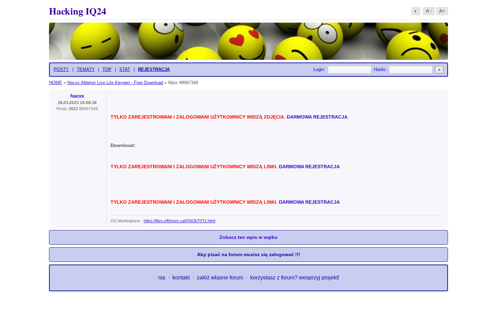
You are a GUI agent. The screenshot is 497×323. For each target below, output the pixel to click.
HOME (55, 82)
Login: (319, 69)
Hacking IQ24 (77, 11)
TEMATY (86, 69)
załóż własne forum (220, 277)
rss (161, 277)
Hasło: (380, 69)
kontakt (181, 277)
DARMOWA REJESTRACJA (317, 117)
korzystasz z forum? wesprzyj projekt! (294, 277)
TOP (107, 69)
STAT (124, 69)
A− (429, 11)
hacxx (77, 96)
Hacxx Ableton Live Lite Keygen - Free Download (115, 82)
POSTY (61, 69)
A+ (442, 11)
